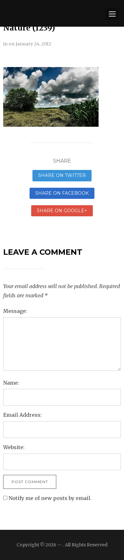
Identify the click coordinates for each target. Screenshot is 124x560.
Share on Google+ (62, 210)
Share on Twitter (62, 175)
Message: (15, 311)
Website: (13, 447)
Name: (11, 383)
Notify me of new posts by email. (50, 498)
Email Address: (22, 415)
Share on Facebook (62, 193)
